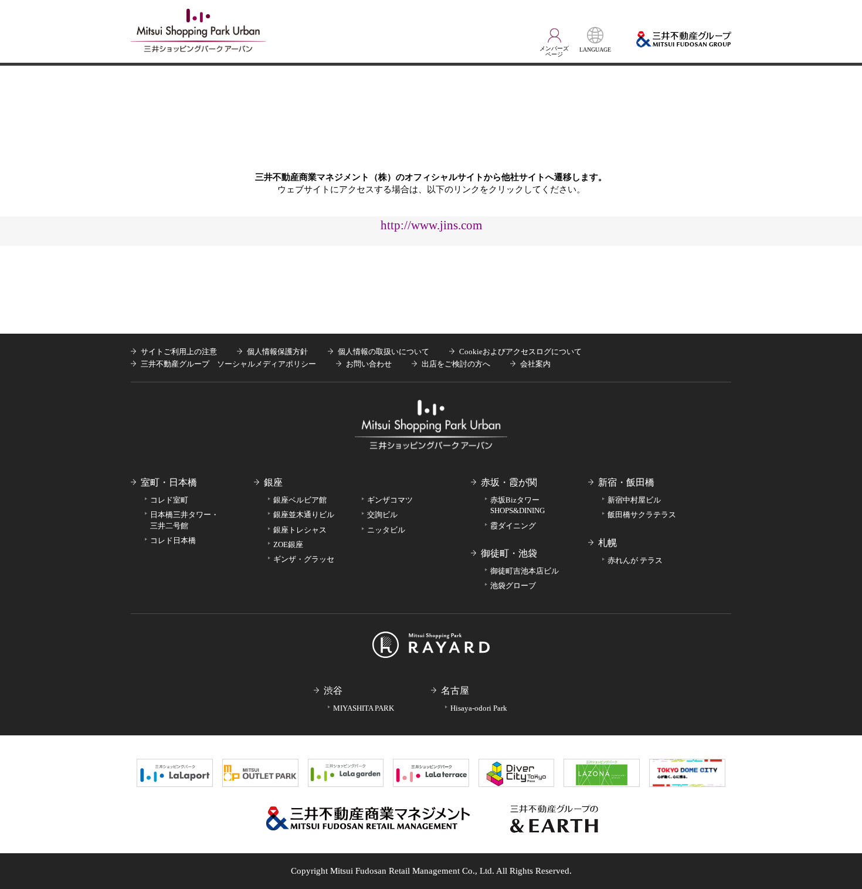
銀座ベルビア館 (300, 500)
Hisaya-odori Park (478, 708)
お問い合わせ (369, 363)
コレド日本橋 (173, 540)
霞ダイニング (513, 525)
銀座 (273, 482)
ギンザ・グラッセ (303, 559)
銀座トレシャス (300, 529)
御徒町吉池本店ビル (524, 570)
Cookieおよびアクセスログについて (520, 351)
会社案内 (535, 363)
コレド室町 (169, 500)
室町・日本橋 (169, 482)
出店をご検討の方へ (456, 363)
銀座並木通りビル (303, 514)
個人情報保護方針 (277, 351)
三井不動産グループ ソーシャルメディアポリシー (228, 363)
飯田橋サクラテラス (642, 514)
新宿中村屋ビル (634, 500)
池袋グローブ (513, 585)
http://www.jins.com (431, 225)
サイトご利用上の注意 (179, 351)
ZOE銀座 (288, 544)
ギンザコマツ (390, 500)
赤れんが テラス (635, 560)
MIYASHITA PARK (363, 708)
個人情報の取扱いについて (383, 351)
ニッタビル (386, 529)
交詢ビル (382, 514)
